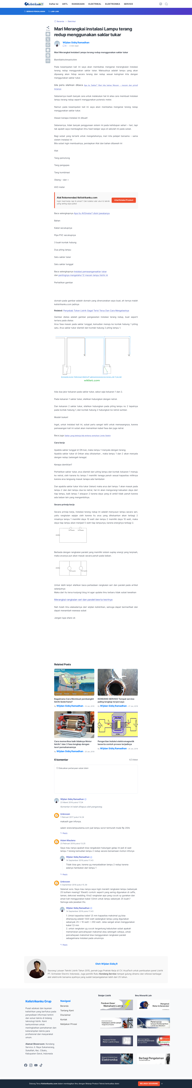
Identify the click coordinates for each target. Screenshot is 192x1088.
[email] (48, 60)
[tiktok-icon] (41, 1065)
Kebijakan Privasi (68, 1024)
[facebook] (48, 34)
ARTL (65, 4)
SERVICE (128, 4)
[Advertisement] (96, 641)
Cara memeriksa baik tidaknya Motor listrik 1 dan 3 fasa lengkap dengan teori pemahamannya (73, 744)
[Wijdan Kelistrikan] (34, 4)
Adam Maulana (67, 840)
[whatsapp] (48, 44)
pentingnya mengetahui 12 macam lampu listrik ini (83, 275)
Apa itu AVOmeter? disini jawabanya (92, 213)
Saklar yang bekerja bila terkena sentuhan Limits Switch (88, 436)
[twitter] (48, 39)
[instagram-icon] (30, 1065)
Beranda (64, 1006)
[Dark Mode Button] (160, 3)
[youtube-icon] (35, 1065)
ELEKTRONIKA (112, 4)
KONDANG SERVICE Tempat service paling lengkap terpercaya (116, 700)
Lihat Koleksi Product (123, 200)
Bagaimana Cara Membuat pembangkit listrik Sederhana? (74, 700)
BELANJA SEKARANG (149, 1084)
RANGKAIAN (78, 4)
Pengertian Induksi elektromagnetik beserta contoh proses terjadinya (116, 742)
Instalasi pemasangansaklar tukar (90, 271)
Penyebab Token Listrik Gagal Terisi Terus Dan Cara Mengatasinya (96, 310)
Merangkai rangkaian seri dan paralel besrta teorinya (83, 599)
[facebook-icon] (25, 1065)
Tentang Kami (67, 1010)
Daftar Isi (53, 4)
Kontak (63, 1019)
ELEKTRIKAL (94, 4)
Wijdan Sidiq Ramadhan (72, 799)
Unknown (65, 814)
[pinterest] (48, 55)
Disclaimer (65, 1015)
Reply (65, 833)
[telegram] (48, 50)
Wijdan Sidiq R (109, 963)
